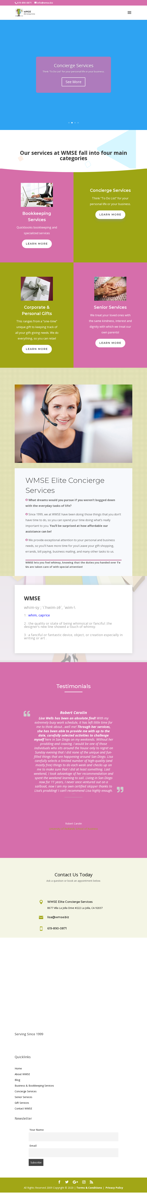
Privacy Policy (114, 1187)
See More (73, 81)
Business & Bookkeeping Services (34, 1085)
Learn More (37, 243)
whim (32, 615)
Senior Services (23, 1097)
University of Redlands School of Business (73, 828)
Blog (17, 1080)
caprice (44, 615)
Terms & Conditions (89, 1187)
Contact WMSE (23, 1108)
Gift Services (22, 1102)
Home (18, 1068)
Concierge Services (73, 65)
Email (33, 1145)
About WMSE (22, 1074)
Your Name (37, 1129)
